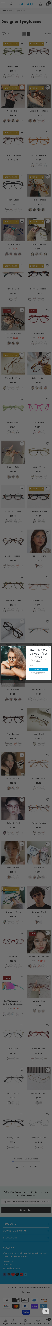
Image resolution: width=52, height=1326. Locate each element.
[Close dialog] (49, 647)
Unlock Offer (38, 669)
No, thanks (38, 676)
